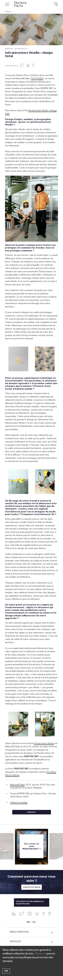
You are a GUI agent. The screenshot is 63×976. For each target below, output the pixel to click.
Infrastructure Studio (44, 744)
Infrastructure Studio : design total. (31, 112)
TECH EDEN (37, 79)
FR (28, 922)
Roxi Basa (51, 772)
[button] (22, 65)
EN (33, 922)
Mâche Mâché (12, 775)
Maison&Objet (17, 785)
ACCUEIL (8, 12)
